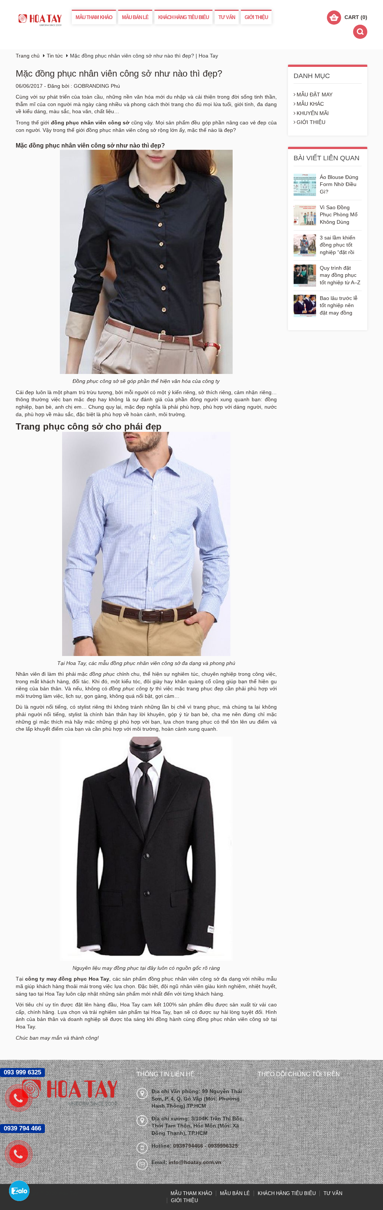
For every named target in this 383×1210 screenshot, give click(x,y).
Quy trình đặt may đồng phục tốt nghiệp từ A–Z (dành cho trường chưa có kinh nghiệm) (340, 276)
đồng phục (102, 674)
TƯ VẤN (226, 17)
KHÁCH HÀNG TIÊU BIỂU (183, 17)
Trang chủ (28, 56)
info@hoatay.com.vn (195, 1162)
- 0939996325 (221, 1146)
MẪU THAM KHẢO (94, 17)
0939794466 (189, 1146)
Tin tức (55, 56)
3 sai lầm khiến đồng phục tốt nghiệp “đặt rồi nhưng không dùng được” (337, 246)
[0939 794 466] (22, 1154)
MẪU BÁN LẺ (135, 17)
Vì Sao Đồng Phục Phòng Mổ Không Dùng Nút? (339, 215)
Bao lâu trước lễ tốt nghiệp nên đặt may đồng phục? (339, 306)
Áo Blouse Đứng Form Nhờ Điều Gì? (339, 184)
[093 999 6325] (22, 1098)
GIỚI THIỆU (256, 17)
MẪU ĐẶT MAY (315, 95)
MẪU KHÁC (310, 104)
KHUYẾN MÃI (313, 113)
